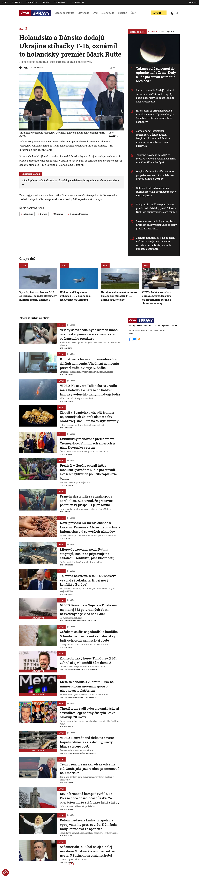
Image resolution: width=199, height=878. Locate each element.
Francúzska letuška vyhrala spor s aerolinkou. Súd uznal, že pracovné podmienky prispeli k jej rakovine (86, 500)
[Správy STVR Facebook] (130, 340)
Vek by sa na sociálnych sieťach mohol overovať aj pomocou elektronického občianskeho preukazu (89, 334)
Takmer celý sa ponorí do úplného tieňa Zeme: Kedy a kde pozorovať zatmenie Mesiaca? (156, 74)
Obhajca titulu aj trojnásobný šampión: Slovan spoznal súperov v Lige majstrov (156, 191)
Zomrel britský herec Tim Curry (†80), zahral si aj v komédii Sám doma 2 (88, 660)
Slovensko (83, 12)
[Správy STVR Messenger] (134, 340)
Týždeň (171, 31)
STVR (5, 2)
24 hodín (152, 31)
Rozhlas (17, 2)
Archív (46, 2)
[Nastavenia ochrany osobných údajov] (5, 872)
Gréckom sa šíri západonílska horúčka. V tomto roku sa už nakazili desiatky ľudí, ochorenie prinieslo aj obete (89, 636)
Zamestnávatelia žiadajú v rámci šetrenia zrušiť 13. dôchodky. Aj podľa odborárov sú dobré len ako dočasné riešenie (155, 96)
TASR (25, 67)
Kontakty (131, 326)
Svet (95, 12)
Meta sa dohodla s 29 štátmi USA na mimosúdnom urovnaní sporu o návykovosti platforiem (87, 686)
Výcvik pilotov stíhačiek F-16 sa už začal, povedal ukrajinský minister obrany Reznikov (38, 295)
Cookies (130, 334)
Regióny (122, 12)
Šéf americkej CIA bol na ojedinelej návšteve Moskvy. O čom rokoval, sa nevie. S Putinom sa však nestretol (87, 851)
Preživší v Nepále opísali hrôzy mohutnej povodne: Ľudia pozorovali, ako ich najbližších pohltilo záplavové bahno (88, 471)
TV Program (61, 2)
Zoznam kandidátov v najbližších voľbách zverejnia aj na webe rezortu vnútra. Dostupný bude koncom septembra (155, 243)
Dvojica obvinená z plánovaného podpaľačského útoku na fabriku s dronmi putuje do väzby (155, 175)
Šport (134, 12)
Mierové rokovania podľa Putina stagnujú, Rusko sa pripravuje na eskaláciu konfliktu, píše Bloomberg (87, 553)
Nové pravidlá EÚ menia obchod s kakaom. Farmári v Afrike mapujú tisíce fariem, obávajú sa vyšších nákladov (90, 527)
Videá (139, 326)
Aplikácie (165, 326)
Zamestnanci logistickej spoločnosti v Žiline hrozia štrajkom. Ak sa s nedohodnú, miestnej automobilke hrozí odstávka (153, 138)
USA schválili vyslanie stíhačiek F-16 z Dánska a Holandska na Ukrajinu (75, 295)
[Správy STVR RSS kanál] (139, 340)
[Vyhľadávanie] (177, 13)
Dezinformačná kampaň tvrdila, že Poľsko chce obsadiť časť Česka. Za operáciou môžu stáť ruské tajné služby (89, 798)
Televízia (31, 2)
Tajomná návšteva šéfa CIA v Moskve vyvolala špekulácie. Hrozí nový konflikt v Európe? (156, 158)
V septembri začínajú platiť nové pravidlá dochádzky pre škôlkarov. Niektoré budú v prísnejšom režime (156, 208)
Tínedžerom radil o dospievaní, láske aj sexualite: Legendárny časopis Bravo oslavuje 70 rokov (89, 712)
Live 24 (157, 12)
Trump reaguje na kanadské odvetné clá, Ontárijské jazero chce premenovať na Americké (89, 768)
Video (72, 324)
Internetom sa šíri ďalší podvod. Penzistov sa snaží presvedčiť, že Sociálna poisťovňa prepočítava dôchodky (155, 116)
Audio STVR (78, 2)
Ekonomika (107, 12)
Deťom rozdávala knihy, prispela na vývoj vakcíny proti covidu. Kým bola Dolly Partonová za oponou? (88, 824)
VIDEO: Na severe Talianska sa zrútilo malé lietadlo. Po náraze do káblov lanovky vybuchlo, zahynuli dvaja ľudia (90, 390)
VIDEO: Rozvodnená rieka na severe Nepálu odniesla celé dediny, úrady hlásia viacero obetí (87, 742)
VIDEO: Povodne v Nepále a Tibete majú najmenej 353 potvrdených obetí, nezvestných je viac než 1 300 (90, 609)
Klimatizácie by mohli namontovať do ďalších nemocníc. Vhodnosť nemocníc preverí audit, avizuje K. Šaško (89, 363)
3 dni (161, 31)
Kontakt (193, 2)
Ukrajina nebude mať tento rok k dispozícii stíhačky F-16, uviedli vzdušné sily (119, 295)
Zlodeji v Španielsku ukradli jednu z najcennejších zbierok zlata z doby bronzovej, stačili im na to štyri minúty (89, 416)
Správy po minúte (64, 12)
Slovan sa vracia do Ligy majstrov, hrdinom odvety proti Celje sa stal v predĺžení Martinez (156, 224)
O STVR (174, 326)
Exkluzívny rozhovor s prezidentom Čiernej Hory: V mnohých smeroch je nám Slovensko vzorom (87, 443)
